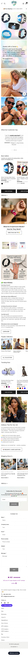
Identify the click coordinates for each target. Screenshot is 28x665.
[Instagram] (4, 603)
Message (4, 553)
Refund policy (3, 614)
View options (8, 191)
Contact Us (3, 617)
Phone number (4, 538)
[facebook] (1, 602)
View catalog (2, 3)
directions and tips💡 (14, 232)
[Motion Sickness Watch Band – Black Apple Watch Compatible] (8, 168)
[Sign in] (23, 3)
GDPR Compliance (5, 631)
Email (3, 531)
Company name (5, 524)
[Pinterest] (8, 603)
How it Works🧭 (8, 61)
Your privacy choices (5, 637)
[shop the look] (3, 37)
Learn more (6, 331)
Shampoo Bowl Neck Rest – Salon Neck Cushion (7, 381)
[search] (4, 3)
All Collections (7, 357)
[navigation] (12, 150)
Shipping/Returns (4, 620)
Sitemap (2, 640)
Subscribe (14, 504)
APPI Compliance (4, 626)
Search (2, 608)
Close (26, 8)
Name (3, 517)
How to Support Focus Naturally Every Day (8, 469)
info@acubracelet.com (9, 596)
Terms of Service (4, 623)
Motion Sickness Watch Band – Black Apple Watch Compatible (8, 178)
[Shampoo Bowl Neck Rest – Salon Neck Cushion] (8, 371)
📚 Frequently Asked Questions (11, 449)
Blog (2, 634)
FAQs (2, 611)
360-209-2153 (7, 594)
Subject (3, 546)
